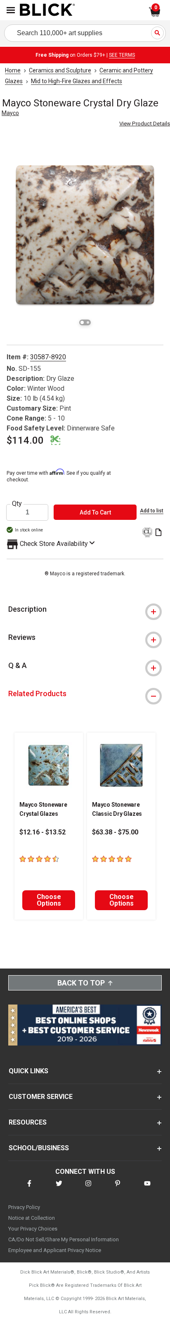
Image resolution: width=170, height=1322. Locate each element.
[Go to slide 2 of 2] (88, 322)
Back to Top (81, 982)
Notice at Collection (31, 1218)
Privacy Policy (24, 1207)
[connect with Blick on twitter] (59, 1188)
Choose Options (49, 900)
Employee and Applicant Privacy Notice (54, 1250)
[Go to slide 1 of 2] (82, 322)
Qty (17, 503)
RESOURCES (28, 1122)
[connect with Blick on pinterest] (117, 1188)
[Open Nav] (11, 10)
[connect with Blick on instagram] (88, 1188)
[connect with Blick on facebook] (29, 1188)
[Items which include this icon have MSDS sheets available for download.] (158, 532)
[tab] (85, 609)
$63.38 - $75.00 (115, 832)
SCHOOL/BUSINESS (39, 1148)
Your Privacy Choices (32, 1229)
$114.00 (25, 440)
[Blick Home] (47, 10)
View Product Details (144, 123)
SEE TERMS (122, 55)
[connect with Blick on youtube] (147, 1188)
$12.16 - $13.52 (42, 832)
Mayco (10, 113)
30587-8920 (48, 357)
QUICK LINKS (28, 1071)
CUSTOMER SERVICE (41, 1097)
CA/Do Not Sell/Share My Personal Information (63, 1239)
